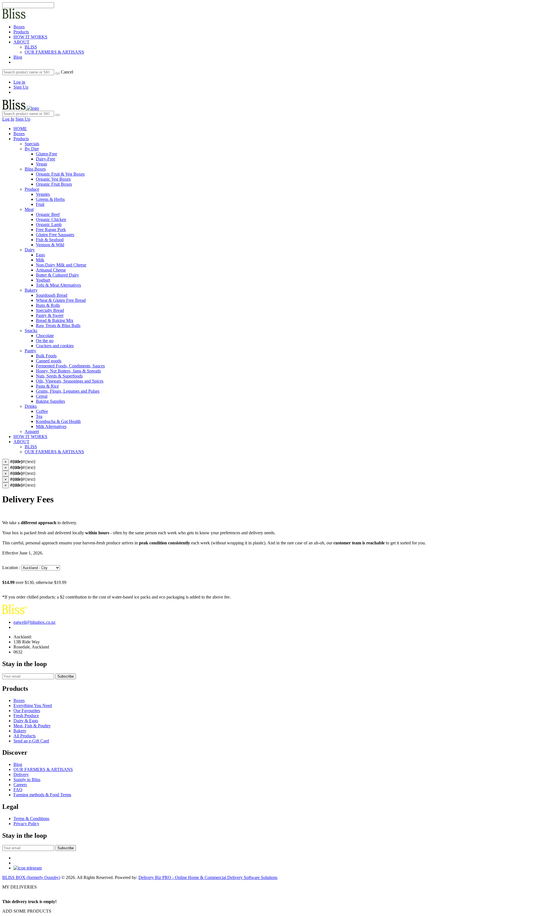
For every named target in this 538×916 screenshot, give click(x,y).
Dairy (30, 249)
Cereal (41, 396)
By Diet (32, 148)
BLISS (31, 47)
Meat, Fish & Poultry (32, 725)
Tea (39, 416)
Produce (32, 189)
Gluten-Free (46, 153)
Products (21, 31)
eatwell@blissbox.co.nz (34, 622)
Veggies (43, 194)
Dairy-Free (45, 158)
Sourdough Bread (51, 295)
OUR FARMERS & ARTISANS (54, 52)
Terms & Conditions (31, 818)
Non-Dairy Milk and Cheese (61, 265)
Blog (17, 57)
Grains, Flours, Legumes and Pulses (67, 391)
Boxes (19, 26)
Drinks (31, 406)
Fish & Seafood (50, 239)
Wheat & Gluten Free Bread (61, 300)
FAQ (17, 789)
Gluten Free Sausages (55, 234)
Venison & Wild (50, 244)
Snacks (31, 330)
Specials (32, 143)
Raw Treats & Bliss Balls (58, 325)
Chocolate (45, 335)
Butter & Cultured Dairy (57, 275)
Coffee (42, 411)
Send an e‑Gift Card (31, 740)
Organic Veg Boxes (53, 179)
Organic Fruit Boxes (54, 184)
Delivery (21, 774)
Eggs (40, 254)
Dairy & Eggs (25, 720)
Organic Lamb (49, 224)
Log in (19, 82)
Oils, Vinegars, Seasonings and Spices (69, 381)
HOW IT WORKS (30, 36)
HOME (20, 128)
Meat (29, 209)
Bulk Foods (46, 355)
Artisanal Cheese (51, 270)
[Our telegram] (27, 868)
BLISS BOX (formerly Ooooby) (31, 877)
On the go (45, 340)
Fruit (40, 204)
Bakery (31, 290)
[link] (14, 62)
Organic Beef (48, 214)
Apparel (32, 431)
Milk (40, 259)
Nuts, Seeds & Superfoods (59, 376)
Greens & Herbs (50, 199)
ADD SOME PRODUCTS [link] (26, 911)
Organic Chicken (51, 219)
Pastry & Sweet (49, 315)
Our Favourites (26, 710)
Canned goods (48, 360)
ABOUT (21, 42)
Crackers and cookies (55, 345)
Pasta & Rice (47, 386)
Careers (20, 784)
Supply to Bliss (26, 779)
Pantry (30, 350)
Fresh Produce (26, 715)
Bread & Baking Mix (54, 320)
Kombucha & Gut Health (58, 421)
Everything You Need (32, 705)
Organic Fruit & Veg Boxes (60, 174)
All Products (24, 735)
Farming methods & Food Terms (42, 794)
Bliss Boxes (35, 169)
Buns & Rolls (48, 305)
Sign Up (20, 87)
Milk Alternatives (51, 426)
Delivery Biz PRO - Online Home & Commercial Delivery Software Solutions (207, 877)
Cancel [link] (67, 72)
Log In (8, 119)
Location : (11, 567)
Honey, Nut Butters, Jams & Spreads (68, 371)
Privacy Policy (26, 823)
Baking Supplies (50, 401)
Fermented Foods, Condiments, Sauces (70, 365)
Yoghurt (43, 280)
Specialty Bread (50, 310)
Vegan (41, 164)
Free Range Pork (51, 229)
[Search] (57, 73)
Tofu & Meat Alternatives (58, 285)
